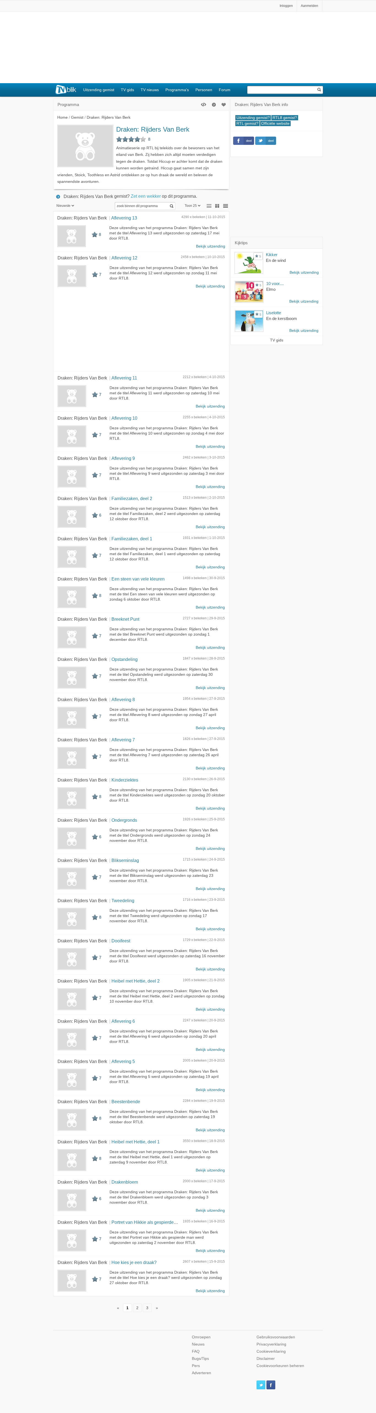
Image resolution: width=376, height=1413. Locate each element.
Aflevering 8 (123, 699)
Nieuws (198, 1344)
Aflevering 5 (123, 1061)
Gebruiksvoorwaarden (276, 1337)
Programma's (177, 90)
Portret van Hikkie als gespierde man (147, 1222)
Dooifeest (120, 940)
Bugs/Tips (200, 1359)
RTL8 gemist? (285, 118)
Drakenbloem (124, 1181)
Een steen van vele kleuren (138, 578)
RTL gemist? (247, 123)
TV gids (127, 90)
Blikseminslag (125, 860)
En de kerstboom (281, 318)
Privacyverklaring (271, 1344)
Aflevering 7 (123, 739)
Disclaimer (266, 1359)
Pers (196, 1366)
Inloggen (286, 6)
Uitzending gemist (98, 90)
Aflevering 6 (123, 1021)
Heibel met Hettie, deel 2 (135, 980)
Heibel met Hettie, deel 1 (135, 1141)
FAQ (196, 1351)
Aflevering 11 (124, 377)
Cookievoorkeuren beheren (280, 1366)
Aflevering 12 (124, 257)
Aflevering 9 (123, 458)
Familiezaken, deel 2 (131, 498)
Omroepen (201, 1337)
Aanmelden (309, 6)
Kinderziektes (124, 779)
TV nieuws (150, 90)
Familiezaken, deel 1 (131, 538)
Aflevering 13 (124, 217)
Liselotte (273, 312)
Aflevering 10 (124, 418)
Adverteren (201, 1373)
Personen (203, 90)
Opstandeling (124, 659)
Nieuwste (63, 206)
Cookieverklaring (271, 1351)
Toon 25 (191, 206)
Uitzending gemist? (253, 118)
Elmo (271, 289)
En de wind (276, 260)
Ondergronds (124, 820)
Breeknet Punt (125, 619)
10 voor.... (275, 283)
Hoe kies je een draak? (134, 1262)
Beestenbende (125, 1101)
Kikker (271, 254)
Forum (224, 90)
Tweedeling (122, 900)
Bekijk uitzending (210, 246)
